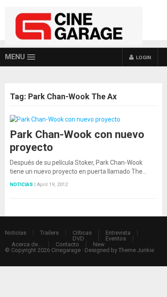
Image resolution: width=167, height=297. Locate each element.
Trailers (49, 232)
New (99, 244)
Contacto (67, 244)
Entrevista (118, 232)
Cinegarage (66, 250)
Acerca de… (27, 244)
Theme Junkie (136, 250)
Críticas (82, 232)
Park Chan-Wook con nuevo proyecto (77, 141)
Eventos (116, 238)
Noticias (21, 184)
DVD (78, 238)
